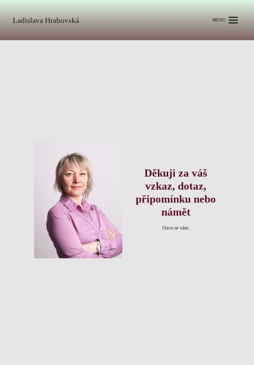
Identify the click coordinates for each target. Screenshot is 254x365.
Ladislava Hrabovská (46, 20)
